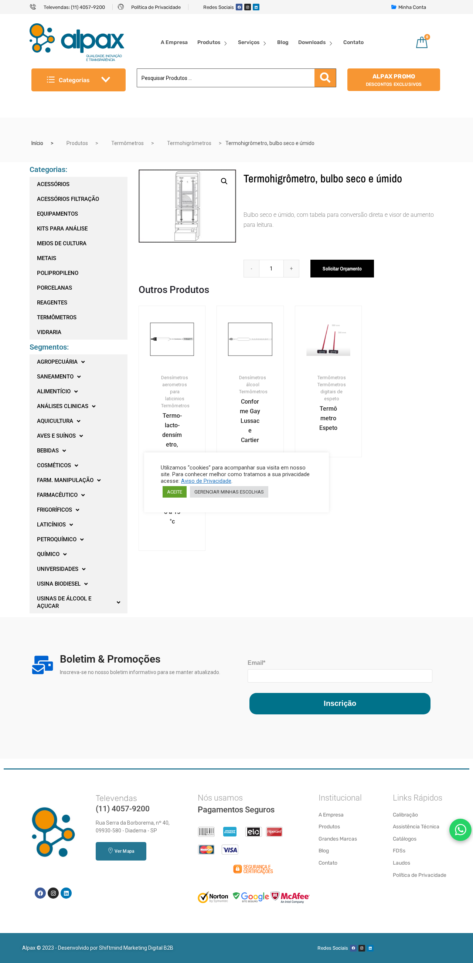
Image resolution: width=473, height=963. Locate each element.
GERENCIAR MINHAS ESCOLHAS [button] (229, 492)
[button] (224, 181)
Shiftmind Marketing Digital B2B (136, 948)
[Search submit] (325, 78)
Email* (256, 663)
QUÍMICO (48, 554)
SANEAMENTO (55, 376)
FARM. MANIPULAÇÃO (65, 480)
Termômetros (127, 143)
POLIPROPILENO (57, 273)
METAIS (46, 258)
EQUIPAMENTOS (57, 214)
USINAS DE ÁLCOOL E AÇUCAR (64, 602)
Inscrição (340, 703)
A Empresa (174, 42)
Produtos (208, 42)
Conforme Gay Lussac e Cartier (250, 421)
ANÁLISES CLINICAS (62, 406)
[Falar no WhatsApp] (460, 830)
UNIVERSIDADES (57, 569)
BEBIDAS (48, 450)
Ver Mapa (124, 851)
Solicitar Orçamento (342, 268)
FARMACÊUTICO (57, 495)
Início (37, 143)
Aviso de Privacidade (206, 481)
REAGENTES (52, 302)
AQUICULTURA (55, 421)
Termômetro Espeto (328, 418)
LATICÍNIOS (51, 524)
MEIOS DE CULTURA (61, 243)
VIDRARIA (49, 332)
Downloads (312, 42)
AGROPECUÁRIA (57, 361)
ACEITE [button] (174, 492)
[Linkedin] (256, 7)
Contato (353, 42)
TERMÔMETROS (56, 317)
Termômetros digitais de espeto (331, 391)
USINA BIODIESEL (59, 583)
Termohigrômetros (189, 143)
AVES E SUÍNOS (56, 435)
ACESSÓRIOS (53, 184)
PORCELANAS (54, 287)
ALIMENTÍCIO (54, 391)
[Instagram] (247, 7)
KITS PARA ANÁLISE (62, 228)
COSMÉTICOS (54, 465)
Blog (283, 42)
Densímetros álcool (252, 381)
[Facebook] (239, 7)
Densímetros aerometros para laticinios (174, 388)
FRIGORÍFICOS (54, 509)
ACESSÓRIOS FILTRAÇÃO (68, 199)
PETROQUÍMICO (56, 539)
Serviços (248, 42)
